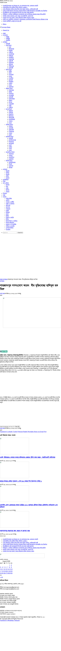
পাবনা (10, 149)
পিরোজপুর (11, 131)
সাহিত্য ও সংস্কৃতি (10, 226)
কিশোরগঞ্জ (11, 49)
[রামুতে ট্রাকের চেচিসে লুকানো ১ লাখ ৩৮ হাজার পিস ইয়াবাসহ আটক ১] (14, 478)
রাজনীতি (8, 40)
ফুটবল (7, 173)
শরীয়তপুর (11, 66)
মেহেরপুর (11, 87)
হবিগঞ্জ (10, 167)
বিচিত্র (7, 216)
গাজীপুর (11, 52)
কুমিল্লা (10, 92)
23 (11, 571)
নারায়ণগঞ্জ (11, 59)
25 (2, 573)
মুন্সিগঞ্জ (11, 64)
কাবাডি (7, 174)
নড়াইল (10, 83)
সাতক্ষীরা (11, 78)
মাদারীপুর (11, 57)
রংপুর (10, 123)
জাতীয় (7, 37)
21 (8, 571)
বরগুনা (10, 133)
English (8, 229)
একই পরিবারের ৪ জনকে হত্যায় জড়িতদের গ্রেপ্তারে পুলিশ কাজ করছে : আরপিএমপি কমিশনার (27, 457)
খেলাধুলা (5, 169)
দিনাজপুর (11, 116)
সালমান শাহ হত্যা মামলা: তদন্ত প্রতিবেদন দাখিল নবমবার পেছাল (18, 18)
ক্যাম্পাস (8, 207)
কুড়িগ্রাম (11, 111)
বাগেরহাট (11, 75)
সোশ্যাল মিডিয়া (9, 228)
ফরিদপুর (11, 56)
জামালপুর (11, 154)
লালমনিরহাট (12, 119)
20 (6, 571)
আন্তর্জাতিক (5, 179)
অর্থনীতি (8, 38)
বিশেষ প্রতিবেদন (10, 222)
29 (10, 573)
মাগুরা (10, 85)
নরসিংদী (11, 61)
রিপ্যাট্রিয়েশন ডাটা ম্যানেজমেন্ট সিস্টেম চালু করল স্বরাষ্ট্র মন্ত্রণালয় (18, 12)
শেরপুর (10, 155)
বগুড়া (10, 150)
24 (1, 573)
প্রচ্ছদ (4, 33)
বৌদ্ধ (7, 188)
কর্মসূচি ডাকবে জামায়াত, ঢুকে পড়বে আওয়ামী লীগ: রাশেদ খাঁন (18, 16)
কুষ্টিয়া (10, 71)
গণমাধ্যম (8, 209)
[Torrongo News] (5, 27)
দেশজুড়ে (5, 42)
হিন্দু (7, 186)
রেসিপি (7, 200)
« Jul (1, 577)
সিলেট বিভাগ (9, 161)
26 (4, 573)
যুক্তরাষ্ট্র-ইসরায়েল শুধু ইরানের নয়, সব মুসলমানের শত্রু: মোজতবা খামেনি (20, 6)
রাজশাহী (11, 138)
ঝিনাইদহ (11, 81)
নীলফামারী (11, 118)
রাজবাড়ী (11, 68)
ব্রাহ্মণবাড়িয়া (12, 99)
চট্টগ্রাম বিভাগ (9, 88)
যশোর (10, 76)
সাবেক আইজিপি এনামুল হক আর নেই (12, 21)
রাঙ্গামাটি (11, 97)
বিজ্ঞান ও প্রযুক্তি (10, 217)
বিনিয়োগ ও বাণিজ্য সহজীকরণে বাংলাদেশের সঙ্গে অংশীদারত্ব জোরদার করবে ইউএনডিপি (24, 14)
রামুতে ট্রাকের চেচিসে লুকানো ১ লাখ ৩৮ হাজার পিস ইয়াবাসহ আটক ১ (21, 481)
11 (2, 569)
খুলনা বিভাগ (9, 69)
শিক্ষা (4, 181)
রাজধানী (8, 44)
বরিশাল (11, 126)
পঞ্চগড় (10, 121)
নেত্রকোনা (11, 159)
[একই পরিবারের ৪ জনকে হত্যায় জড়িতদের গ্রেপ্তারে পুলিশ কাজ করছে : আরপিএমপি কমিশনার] (14, 454)
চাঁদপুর (10, 102)
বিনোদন (5, 193)
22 (10, 571)
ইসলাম (7, 185)
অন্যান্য (7, 178)
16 (11, 569)
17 (1, 571)
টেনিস (7, 176)
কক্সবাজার (11, 90)
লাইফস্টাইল (9, 198)
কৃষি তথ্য (8, 205)
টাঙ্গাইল (11, 50)
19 (4, 571)
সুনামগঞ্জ (11, 166)
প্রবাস (7, 214)
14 (8, 569)
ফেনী (10, 106)
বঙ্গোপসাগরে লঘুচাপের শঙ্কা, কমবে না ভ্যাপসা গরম (15, 531)
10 (1, 569)
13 (6, 569)
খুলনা (10, 73)
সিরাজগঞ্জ (11, 142)
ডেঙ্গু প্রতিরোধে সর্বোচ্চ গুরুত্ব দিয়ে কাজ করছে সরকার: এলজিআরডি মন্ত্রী (20, 9)
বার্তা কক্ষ (2, 293)
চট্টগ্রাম (10, 100)
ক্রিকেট (7, 171)
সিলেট (10, 164)
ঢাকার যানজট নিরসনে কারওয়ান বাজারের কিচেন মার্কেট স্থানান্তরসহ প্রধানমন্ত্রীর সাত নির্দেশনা (25, 11)
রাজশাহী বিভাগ (9, 136)
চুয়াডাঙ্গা (11, 80)
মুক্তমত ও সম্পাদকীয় (11, 224)
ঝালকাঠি (11, 128)
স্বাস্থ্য (4, 195)
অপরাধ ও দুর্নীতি (10, 202)
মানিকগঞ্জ (11, 62)
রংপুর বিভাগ (9, 109)
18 (2, 571)
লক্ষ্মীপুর (11, 107)
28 (8, 573)
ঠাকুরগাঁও (11, 114)
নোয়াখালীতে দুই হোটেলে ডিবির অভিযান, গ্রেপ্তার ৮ (15, 7)
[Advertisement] (30, 246)
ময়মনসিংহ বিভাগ (10, 152)
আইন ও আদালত (10, 204)
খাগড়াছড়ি (11, 95)
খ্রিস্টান (7, 190)
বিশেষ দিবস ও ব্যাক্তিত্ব (11, 221)
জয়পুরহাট (11, 143)
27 (6, 573)
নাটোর (10, 147)
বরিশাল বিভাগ (9, 124)
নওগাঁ (10, 145)
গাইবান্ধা (11, 112)
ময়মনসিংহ (11, 157)
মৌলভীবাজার (12, 162)
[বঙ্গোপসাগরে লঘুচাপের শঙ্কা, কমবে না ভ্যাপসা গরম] (14, 527)
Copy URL (17, 426)
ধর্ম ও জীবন (6, 183)
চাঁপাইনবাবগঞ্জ (12, 140)
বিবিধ (7, 219)
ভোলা (10, 135)
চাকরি (7, 210)
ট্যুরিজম (8, 212)
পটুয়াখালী (11, 130)
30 (11, 573)
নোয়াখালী (11, 104)
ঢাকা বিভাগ (8, 45)
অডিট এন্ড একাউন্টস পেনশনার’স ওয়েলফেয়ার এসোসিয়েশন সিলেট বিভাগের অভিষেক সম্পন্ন (25, 19)
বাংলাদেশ (5, 35)
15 (10, 569)
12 (4, 569)
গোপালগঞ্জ (11, 54)
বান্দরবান (11, 93)
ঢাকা (10, 47)
